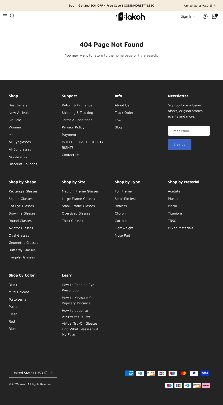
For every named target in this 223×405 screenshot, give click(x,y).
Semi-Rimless (125, 199)
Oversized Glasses (76, 213)
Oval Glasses (19, 235)
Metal (172, 206)
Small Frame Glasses (78, 206)
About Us (122, 105)
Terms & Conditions (77, 120)
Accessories (18, 156)
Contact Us (70, 155)
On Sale (15, 120)
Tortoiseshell (18, 299)
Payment (69, 135)
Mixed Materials (180, 228)
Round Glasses (20, 221)
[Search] (12, 15)
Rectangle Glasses (23, 191)
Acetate (174, 191)
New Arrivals (19, 112)
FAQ (118, 120)
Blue (12, 329)
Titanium (175, 213)
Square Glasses (20, 199)
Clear (13, 314)
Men (12, 135)
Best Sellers (18, 105)
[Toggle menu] (5, 16)
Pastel (14, 306)
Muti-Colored (19, 292)
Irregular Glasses (22, 257)
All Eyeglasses (20, 142)
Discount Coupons (23, 164)
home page (124, 55)
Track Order (124, 112)
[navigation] (29, 131)
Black (13, 285)
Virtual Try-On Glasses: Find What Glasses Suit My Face (80, 328)
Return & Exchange (77, 105)
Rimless (121, 206)
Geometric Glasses (23, 242)
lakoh (23, 384)
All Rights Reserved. (40, 384)
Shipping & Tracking (77, 112)
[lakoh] (131, 16)
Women (15, 127)
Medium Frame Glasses (80, 191)
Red (12, 321)
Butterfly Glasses (22, 250)
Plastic (173, 199)
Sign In (187, 16)
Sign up (180, 144)
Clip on (120, 213)
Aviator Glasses (21, 228)
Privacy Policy (73, 127)
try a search (147, 55)
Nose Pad (122, 235)
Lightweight (124, 228)
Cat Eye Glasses (21, 206)
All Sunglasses (20, 149)
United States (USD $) (198, 5)
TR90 (172, 221)
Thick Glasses (72, 221)
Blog (118, 127)
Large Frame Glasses (78, 199)
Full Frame (123, 191)
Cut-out (121, 221)
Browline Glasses (22, 213)
